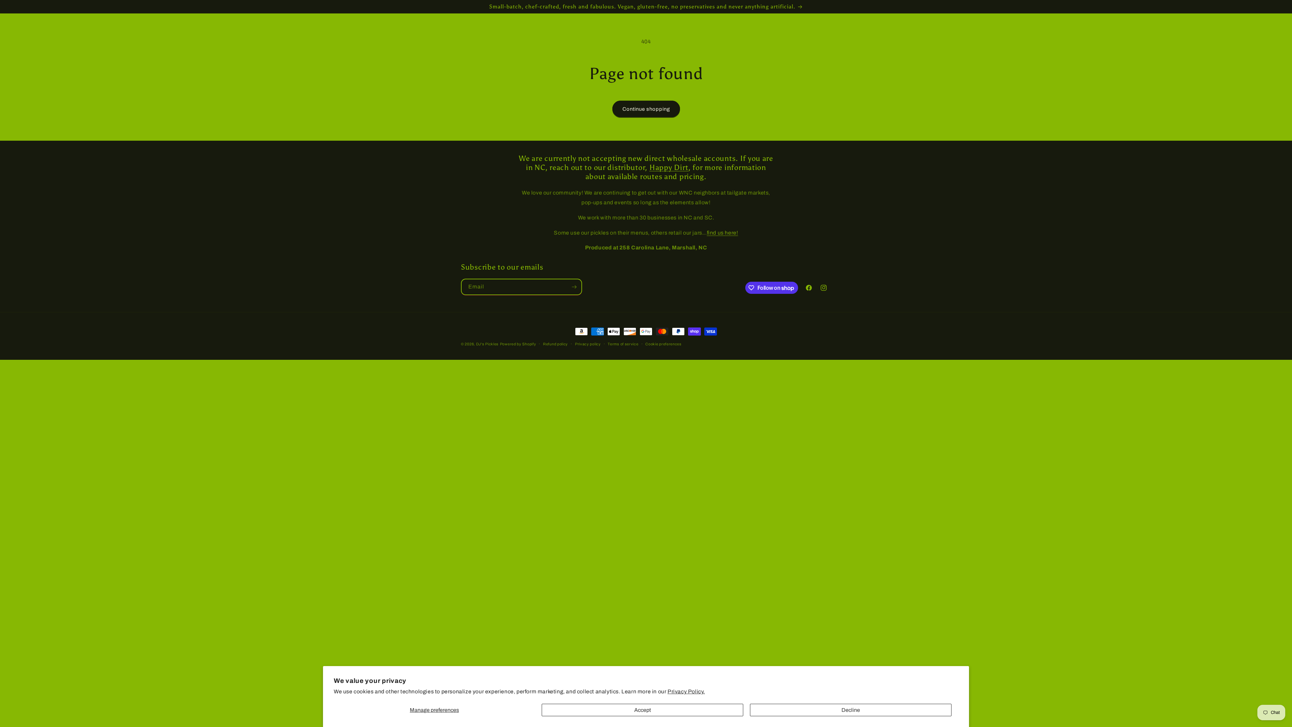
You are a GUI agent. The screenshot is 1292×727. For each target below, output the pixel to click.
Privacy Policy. (686, 691)
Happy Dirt (668, 167)
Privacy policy (588, 344)
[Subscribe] (574, 287)
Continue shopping (646, 109)
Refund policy (555, 344)
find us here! (722, 233)
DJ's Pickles (487, 344)
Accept (642, 710)
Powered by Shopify (518, 344)
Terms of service (623, 344)
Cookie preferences (663, 344)
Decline (850, 710)
